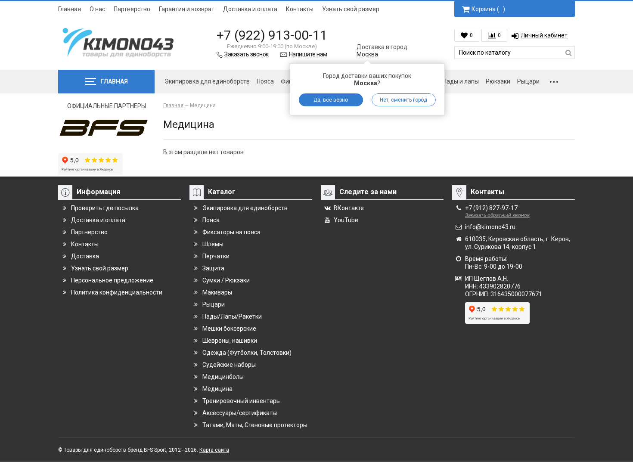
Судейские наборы (229, 364)
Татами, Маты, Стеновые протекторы (254, 425)
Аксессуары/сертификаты (239, 412)
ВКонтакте (349, 208)
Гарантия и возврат (186, 9)
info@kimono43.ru (490, 226)
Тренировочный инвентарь (241, 400)
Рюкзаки (498, 81)
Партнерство (132, 9)
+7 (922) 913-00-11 (272, 35)
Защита (213, 268)
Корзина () (488, 9)
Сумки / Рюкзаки (226, 280)
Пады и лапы (461, 81)
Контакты (299, 9)
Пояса (265, 81)
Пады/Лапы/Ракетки (232, 316)
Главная (69, 9)
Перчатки (216, 256)
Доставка (85, 256)
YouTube (346, 220)
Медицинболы (223, 376)
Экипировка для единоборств (207, 81)
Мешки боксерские (229, 328)
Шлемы (212, 244)
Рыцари (528, 81)
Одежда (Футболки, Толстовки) (247, 352)
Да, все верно (330, 100)
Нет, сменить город (403, 100)
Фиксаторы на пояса (231, 232)
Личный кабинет (544, 35)
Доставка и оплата (250, 9)
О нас (97, 9)
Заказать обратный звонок (497, 215)
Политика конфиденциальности (116, 292)
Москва (367, 54)
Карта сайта (214, 450)
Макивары (217, 292)
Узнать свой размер (350, 9)
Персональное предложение (112, 280)
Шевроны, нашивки (229, 340)
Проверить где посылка (105, 208)
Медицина (217, 388)
